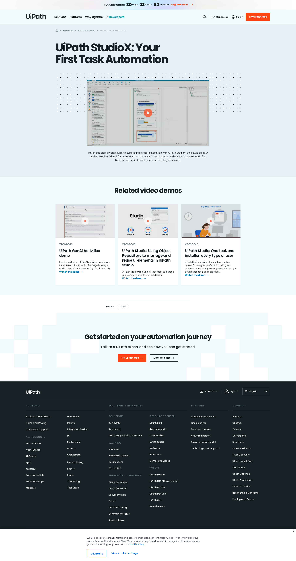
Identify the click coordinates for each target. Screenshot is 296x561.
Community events (119, 513)
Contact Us (211, 391)
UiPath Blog (156, 422)
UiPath (155, 500)
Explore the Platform (38, 416)
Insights (71, 422)
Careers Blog (239, 435)
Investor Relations (241, 448)
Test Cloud (73, 487)
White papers (157, 441)
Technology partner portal (205, 448)
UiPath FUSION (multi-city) (164, 481)
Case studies (157, 435)
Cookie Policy (137, 544)
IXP (68, 435)
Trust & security (241, 454)
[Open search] (204, 17)
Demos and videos (160, 460)
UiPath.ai (237, 422)
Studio (122, 306)
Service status (116, 520)
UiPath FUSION (157, 474)
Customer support (37, 429)
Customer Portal (117, 488)
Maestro (71, 448)
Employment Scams (243, 499)
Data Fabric (73, 416)
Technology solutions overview (125, 435)
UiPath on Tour (158, 487)
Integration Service (77, 429)
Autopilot (31, 487)
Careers (236, 429)
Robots (71, 468)
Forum (112, 501)
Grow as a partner (200, 435)
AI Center (31, 456)
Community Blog (118, 507)
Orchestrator (74, 454)
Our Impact (238, 467)
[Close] (293, 531)
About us (237, 416)
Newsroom (238, 442)
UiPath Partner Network (203, 416)
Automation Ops (35, 481)
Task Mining (73, 481)
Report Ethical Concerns (245, 492)
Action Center (33, 443)
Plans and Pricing (36, 423)
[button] (148, 113)
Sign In (233, 391)
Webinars (155, 448)
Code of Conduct (241, 486)
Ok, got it (96, 553)
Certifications (116, 462)
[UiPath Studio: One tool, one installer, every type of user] (210, 244)
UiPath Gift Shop (241, 473)
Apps (28, 462)
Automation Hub (35, 475)
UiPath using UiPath (242, 461)
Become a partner (201, 429)
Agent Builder (33, 449)
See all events (157, 506)
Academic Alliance (119, 455)
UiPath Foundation (242, 480)
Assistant (31, 468)
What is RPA (115, 468)
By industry (114, 422)
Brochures (155, 454)
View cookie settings (124, 553)
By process (114, 429)
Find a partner (198, 422)
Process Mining (75, 462)
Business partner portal (203, 442)
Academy (114, 449)
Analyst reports (158, 429)
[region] (148, 545)
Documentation (117, 494)
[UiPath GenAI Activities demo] (85, 244)
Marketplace (74, 442)
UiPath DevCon (158, 493)
